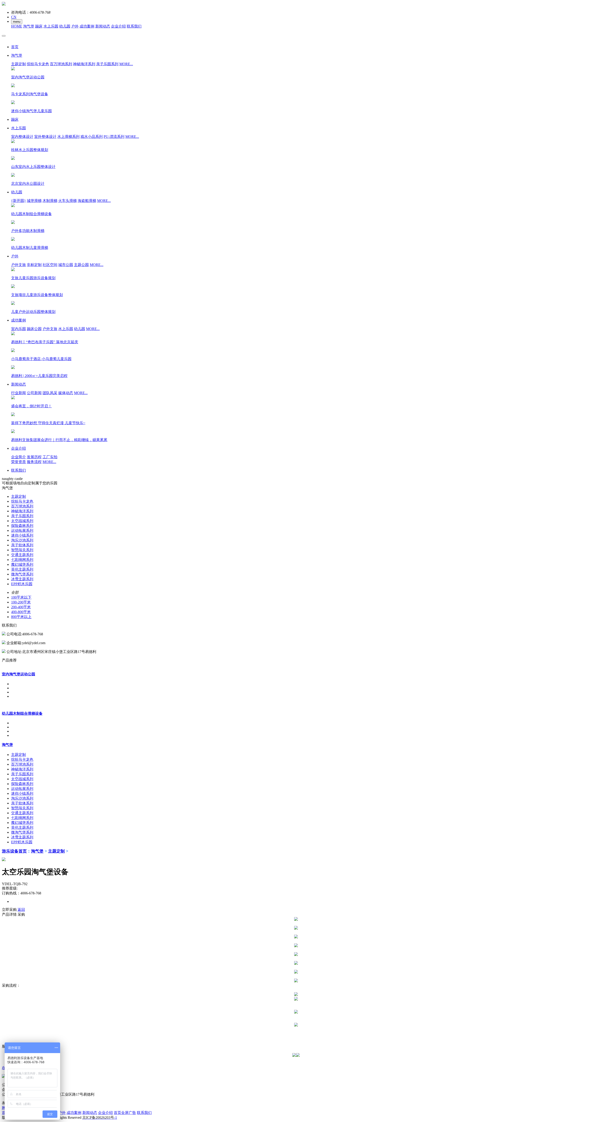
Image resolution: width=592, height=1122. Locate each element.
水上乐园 (50, 26)
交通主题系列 (22, 555)
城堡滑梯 (34, 201)
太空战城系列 (22, 521)
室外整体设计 (45, 137)
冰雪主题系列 (22, 579)
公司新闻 (34, 393)
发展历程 (34, 457)
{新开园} (18, 201)
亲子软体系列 (22, 545)
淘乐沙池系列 (22, 540)
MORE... (126, 64)
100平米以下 (21, 597)
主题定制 (18, 64)
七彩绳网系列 (22, 560)
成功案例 (87, 26)
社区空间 (50, 265)
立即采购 (9, 910)
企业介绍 (118, 26)
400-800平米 (21, 612)
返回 (21, 910)
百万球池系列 (61, 64)
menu (16, 21)
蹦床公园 (34, 329)
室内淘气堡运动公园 (18, 674)
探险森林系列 (22, 526)
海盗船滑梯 (87, 201)
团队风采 (50, 393)
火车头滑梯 (67, 201)
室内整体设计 (22, 137)
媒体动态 (65, 393)
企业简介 (18, 457)
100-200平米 (21, 602)
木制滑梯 (50, 201)
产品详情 (9, 914)
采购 (21, 914)
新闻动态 (102, 26)
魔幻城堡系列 (22, 564)
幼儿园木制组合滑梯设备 (22, 713)
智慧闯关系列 (22, 550)
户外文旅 (18, 265)
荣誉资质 (18, 462)
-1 (99, 1117)
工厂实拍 (50, 457)
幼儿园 (64, 26)
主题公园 (81, 265)
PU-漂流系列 (114, 137)
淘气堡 (28, 26)
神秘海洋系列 (84, 64)
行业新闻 (18, 393)
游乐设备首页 (14, 851)
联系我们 (134, 26)
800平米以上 (21, 617)
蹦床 (39, 26)
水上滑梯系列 (68, 137)
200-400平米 (21, 607)
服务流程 (34, 462)
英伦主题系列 (22, 569)
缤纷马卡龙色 (38, 64)
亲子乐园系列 (107, 64)
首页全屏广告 (125, 1113)
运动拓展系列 (22, 530)
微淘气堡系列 (22, 574)
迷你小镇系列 (22, 535)
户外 (75, 26)
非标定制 (34, 265)
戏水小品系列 (91, 137)
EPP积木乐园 (21, 584)
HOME (16, 26)
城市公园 (65, 265)
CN (13, 17)
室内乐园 (18, 329)
